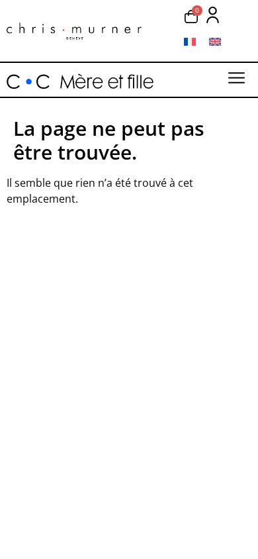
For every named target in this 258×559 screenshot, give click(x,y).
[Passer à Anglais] (215, 41)
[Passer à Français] (189, 41)
